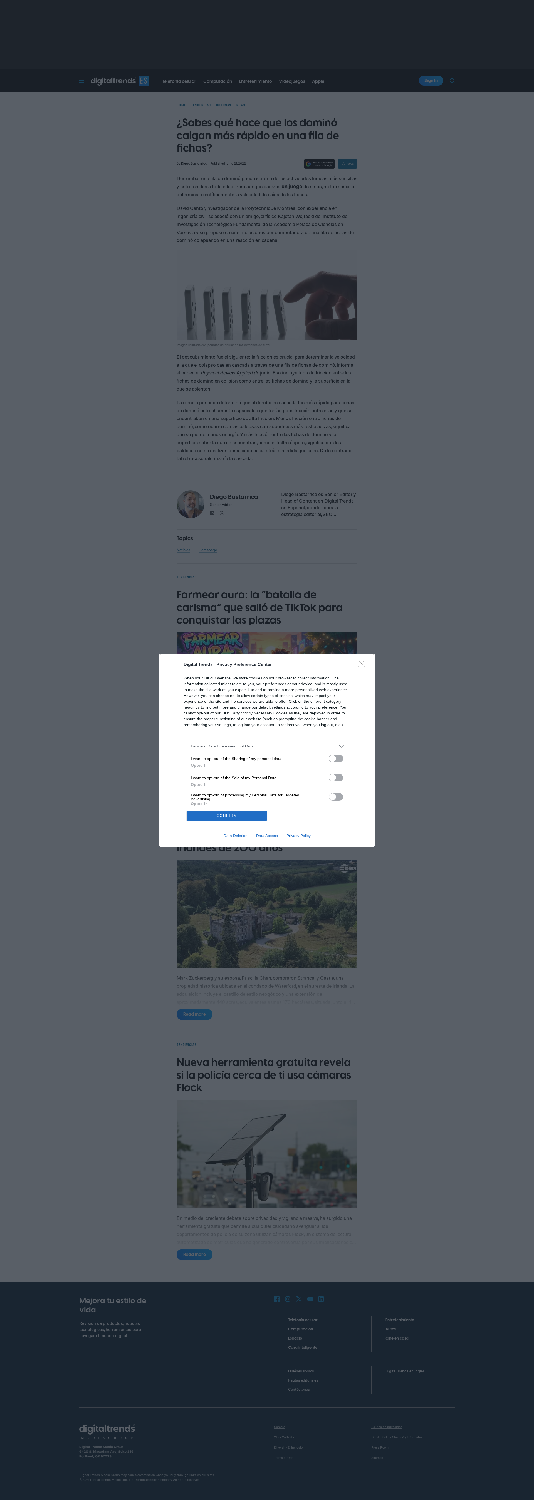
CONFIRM (227, 816)
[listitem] (267, 746)
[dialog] (267, 750)
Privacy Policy (298, 835)
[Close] (363, 665)
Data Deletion (236, 835)
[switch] (336, 758)
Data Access (267, 835)
